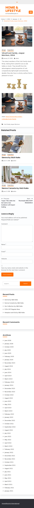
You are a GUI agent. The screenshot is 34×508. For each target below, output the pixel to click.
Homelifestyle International (10, 503)
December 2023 (10, 388)
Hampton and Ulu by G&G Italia (15, 312)
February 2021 (9, 488)
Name (3, 244)
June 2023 (8, 401)
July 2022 (8, 433)
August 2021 (9, 468)
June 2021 (8, 475)
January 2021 (9, 491)
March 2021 (8, 484)
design (4, 50)
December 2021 (10, 456)
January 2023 (9, 417)
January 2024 (9, 385)
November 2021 (10, 459)
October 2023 (9, 395)
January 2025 (9, 359)
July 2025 (8, 350)
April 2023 (8, 408)
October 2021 (9, 462)
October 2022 (9, 424)
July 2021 (8, 472)
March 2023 (8, 411)
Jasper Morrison (15, 124)
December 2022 (10, 420)
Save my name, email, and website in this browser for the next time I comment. (14, 269)
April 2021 (8, 481)
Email (3, 251)
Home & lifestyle (13, 9)
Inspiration (10, 50)
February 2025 (9, 356)
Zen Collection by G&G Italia (13, 306)
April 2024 (8, 375)
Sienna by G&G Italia (11, 157)
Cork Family (7, 124)
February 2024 (9, 382)
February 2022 (9, 449)
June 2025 (8, 353)
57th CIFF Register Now (12, 309)
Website (4, 259)
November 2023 (10, 392)
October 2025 (9, 347)
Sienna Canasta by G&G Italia (15, 188)
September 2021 (10, 465)
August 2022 (9, 430)
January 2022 (9, 452)
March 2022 (8, 446)
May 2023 (8, 404)
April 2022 (8, 443)
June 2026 (8, 340)
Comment (4, 224)
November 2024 (10, 363)
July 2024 (8, 369)
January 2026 (9, 343)
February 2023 (9, 414)
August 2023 (9, 398)
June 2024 (8, 372)
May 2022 (8, 440)
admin (17, 58)
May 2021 (8, 478)
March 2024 (8, 379)
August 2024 (9, 366)
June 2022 (8, 436)
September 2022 (10, 427)
